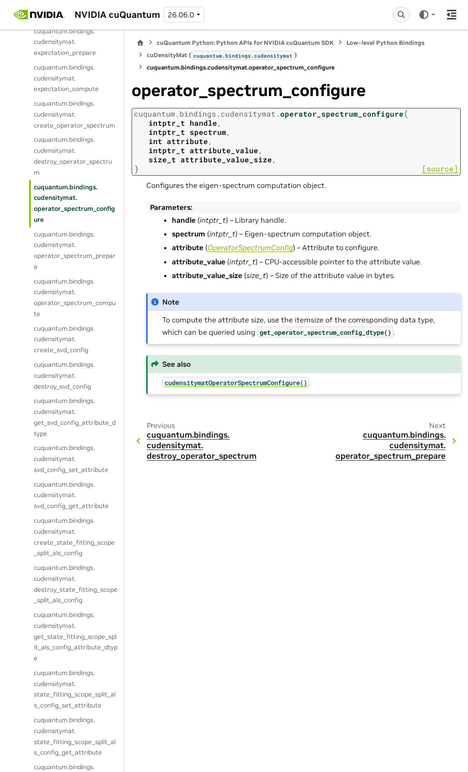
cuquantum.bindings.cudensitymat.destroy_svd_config (64, 375)
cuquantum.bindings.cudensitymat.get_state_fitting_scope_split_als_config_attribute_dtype (75, 636)
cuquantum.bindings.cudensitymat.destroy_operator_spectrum (73, 155)
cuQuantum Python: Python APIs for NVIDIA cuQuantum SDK (245, 43)
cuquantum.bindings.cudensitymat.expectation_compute (66, 78)
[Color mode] (426, 14)
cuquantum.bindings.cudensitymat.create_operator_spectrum (74, 114)
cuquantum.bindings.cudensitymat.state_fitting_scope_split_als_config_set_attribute (75, 689)
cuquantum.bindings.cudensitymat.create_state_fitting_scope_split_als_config (74, 536)
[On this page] (451, 14)
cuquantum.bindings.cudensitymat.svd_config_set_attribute (71, 459)
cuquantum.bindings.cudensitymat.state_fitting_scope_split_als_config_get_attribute (75, 736)
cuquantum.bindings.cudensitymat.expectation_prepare (65, 42)
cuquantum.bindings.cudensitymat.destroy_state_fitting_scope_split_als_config (75, 583)
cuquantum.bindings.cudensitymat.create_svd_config (64, 339)
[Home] (140, 43)
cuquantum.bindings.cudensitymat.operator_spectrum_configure (74, 203)
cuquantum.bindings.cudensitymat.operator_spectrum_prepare (75, 250)
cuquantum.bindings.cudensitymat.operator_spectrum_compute (75, 297)
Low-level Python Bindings (385, 43)
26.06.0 (181, 14)
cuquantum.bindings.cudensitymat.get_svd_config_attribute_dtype (75, 417)
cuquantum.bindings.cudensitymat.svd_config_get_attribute (71, 495)
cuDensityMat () (222, 55)
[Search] (401, 14)
